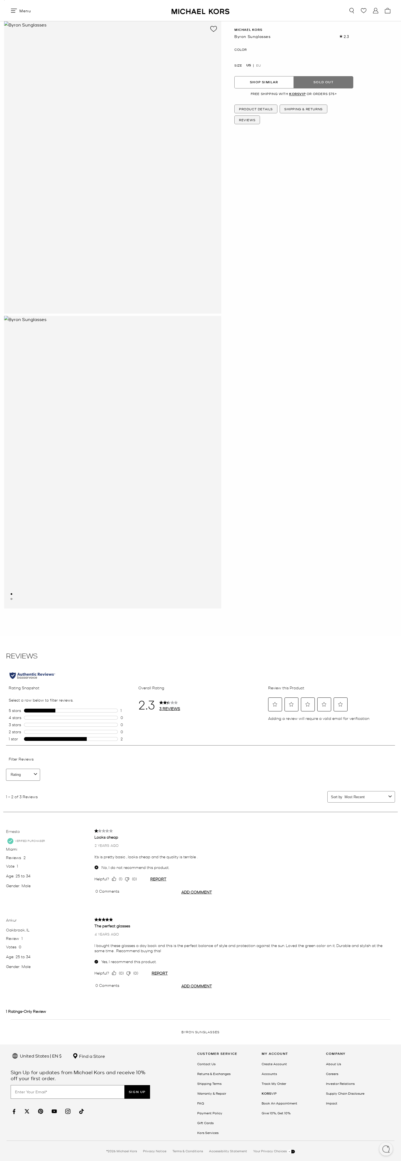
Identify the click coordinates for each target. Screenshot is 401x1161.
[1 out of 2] (11, 594)
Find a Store (91, 1056)
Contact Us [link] (206, 1064)
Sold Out (323, 82)
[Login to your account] (375, 10)
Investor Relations (340, 1083)
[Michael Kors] (200, 10)
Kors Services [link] (208, 1132)
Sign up (137, 1091)
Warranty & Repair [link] (211, 1093)
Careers (332, 1073)
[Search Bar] (351, 10)
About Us (333, 1064)
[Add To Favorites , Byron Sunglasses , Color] (213, 29)
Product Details (256, 109)
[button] (386, 1149)
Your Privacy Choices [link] (270, 1151)
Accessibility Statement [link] (228, 1151)
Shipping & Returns (303, 109)
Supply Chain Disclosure (345, 1093)
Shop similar (264, 82)
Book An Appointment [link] (279, 1103)
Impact (331, 1103)
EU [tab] (258, 65)
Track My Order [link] (274, 1083)
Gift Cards (205, 1123)
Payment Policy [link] (209, 1113)
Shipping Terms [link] (209, 1083)
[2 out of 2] (11, 599)
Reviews (247, 120)
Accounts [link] (269, 1073)
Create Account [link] (274, 1064)
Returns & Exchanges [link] (214, 1073)
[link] (13, 1111)
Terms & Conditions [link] (187, 1151)
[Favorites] (363, 10)
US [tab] (248, 65)
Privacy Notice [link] (154, 1151)
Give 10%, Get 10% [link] (276, 1113)
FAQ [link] (200, 1103)
